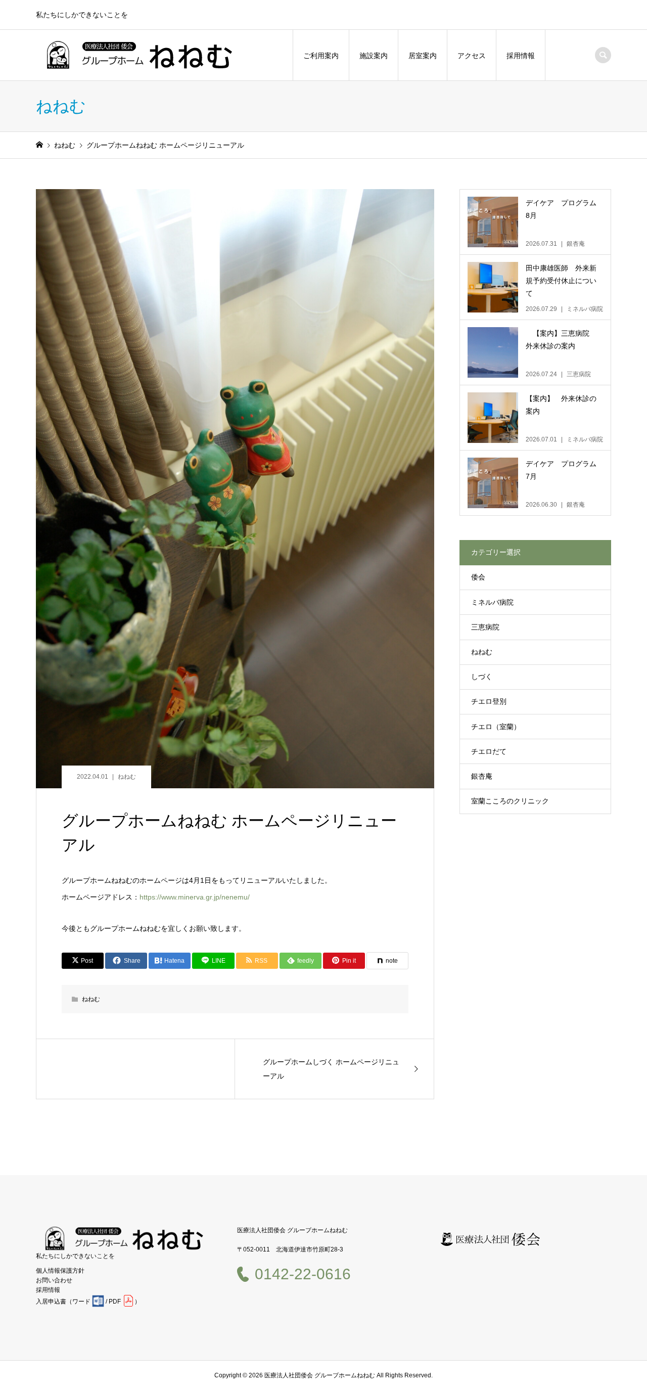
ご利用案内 (321, 56)
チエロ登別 (488, 701)
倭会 (478, 577)
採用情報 (520, 56)
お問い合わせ (54, 1280)
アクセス (471, 56)
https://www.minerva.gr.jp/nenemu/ (195, 897)
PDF (115, 1301)
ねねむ (127, 776)
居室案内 (422, 56)
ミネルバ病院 (492, 602)
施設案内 (373, 56)
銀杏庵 (481, 776)
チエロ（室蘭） (496, 727)
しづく (481, 676)
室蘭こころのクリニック (510, 801)
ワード (81, 1301)
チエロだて (488, 751)
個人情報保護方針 (60, 1270)
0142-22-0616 (303, 1274)
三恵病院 (485, 627)
